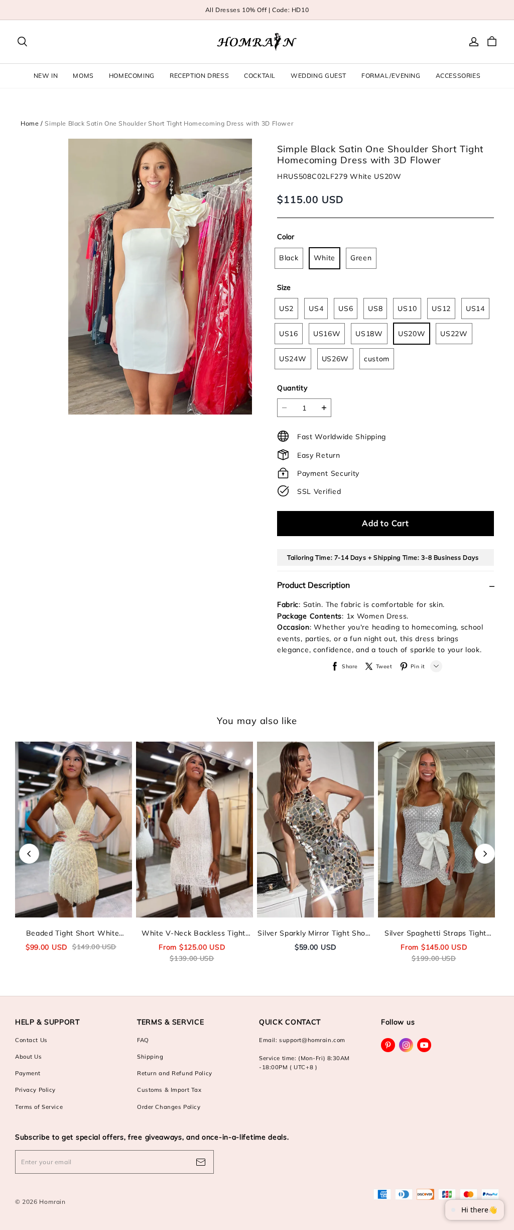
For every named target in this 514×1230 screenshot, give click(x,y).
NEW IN (46, 75)
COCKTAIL (260, 75)
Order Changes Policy (168, 1106)
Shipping (150, 1056)
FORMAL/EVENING (391, 75)
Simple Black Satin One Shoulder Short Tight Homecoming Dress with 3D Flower (169, 123)
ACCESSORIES (458, 75)
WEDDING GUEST (318, 75)
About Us (28, 1056)
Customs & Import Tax (169, 1089)
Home (30, 123)
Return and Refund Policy (174, 1073)
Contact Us (31, 1040)
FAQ (143, 1040)
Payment (28, 1073)
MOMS (83, 75)
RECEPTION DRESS (199, 75)
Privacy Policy (35, 1089)
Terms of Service (39, 1106)
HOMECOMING (132, 75)
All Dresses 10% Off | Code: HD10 (257, 10)
